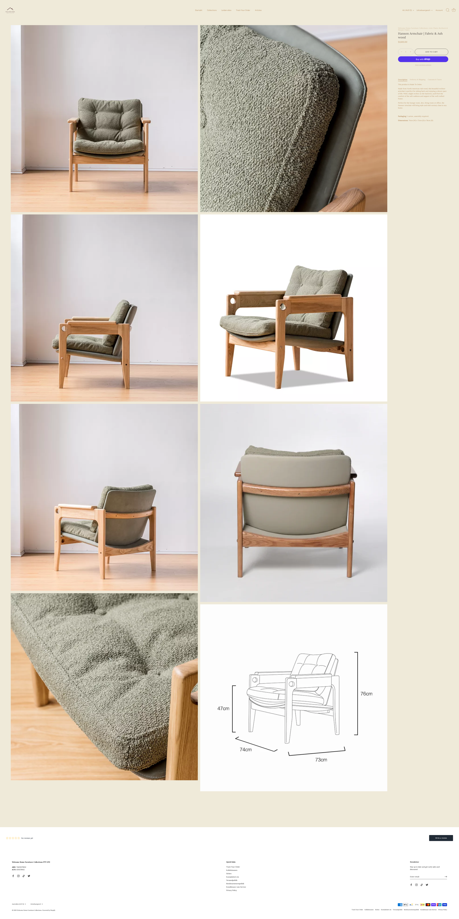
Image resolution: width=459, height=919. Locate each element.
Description (402, 79)
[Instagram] (18, 876)
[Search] (447, 10)
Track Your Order (243, 10)
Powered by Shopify (48, 910)
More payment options (423, 65)
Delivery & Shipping (417, 79)
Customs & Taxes (435, 79)
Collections (212, 10)
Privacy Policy (231, 890)
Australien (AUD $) (18, 904)
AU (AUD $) (407, 10)
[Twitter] (29, 876)
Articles (258, 10)
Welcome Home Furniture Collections (413, 28)
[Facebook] (13, 876)
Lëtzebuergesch (423, 10)
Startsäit (198, 10)
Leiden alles (226, 10)
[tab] (404, 79)
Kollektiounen (231, 870)
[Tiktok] (23, 876)
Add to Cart (431, 52)
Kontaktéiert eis (232, 877)
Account (439, 10)
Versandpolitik (231, 880)
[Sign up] (446, 876)
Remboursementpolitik (235, 884)
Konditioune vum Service (236, 887)
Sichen (229, 873)
